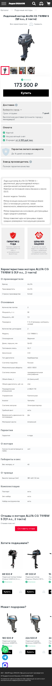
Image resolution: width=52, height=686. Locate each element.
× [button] (49, 675)
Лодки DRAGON (17, 3)
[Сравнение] (41, 3)
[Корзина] (48, 3)
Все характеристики (18, 24)
